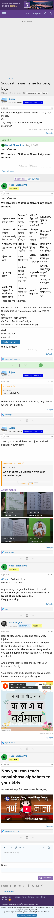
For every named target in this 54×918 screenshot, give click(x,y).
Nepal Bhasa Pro (14, 145)
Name (4, 864)
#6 (52, 631)
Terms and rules (19, 897)
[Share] (48, 108)
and (12, 359)
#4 (52, 437)
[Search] (50, 13)
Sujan (5, 93)
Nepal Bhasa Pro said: (12, 463)
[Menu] (4, 14)
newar (45, 93)
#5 (52, 575)
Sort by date (20, 179)
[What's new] (45, 13)
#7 (52, 765)
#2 (52, 194)
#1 (52, 108)
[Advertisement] (27, 49)
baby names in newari (34, 93)
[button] (4, 848)
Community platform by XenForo (20, 904)
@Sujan (5, 579)
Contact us (6, 897)
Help (43, 897)
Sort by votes (33, 179)
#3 (52, 381)
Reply (50, 133)
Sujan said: (7, 386)
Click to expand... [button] (27, 483)
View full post (8, 171)
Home (4, 899)
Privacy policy (33, 897)
